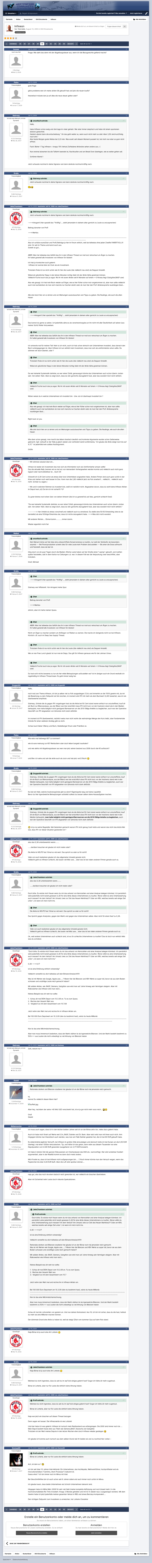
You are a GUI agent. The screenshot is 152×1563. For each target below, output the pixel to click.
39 (38, 44)
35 (124, 26)
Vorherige (13, 44)
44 (59, 44)
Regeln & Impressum (29, 13)
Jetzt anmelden (96, 1533)
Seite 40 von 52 (85, 44)
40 (42, 44)
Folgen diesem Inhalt (114, 26)
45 (64, 44)
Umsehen (11, 13)
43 (55, 44)
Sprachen (6, 1559)
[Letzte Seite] (76, 43)
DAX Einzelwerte (46, 29)
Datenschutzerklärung (20, 1559)
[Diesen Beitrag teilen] (126, 49)
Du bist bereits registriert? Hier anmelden (111, 13)
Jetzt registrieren (136, 13)
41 (46, 44)
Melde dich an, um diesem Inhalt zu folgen (90, 26)
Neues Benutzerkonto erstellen (36, 1533)
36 (24, 44)
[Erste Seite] (6, 43)
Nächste (70, 44)
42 (51, 44)
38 (33, 44)
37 (29, 44)
